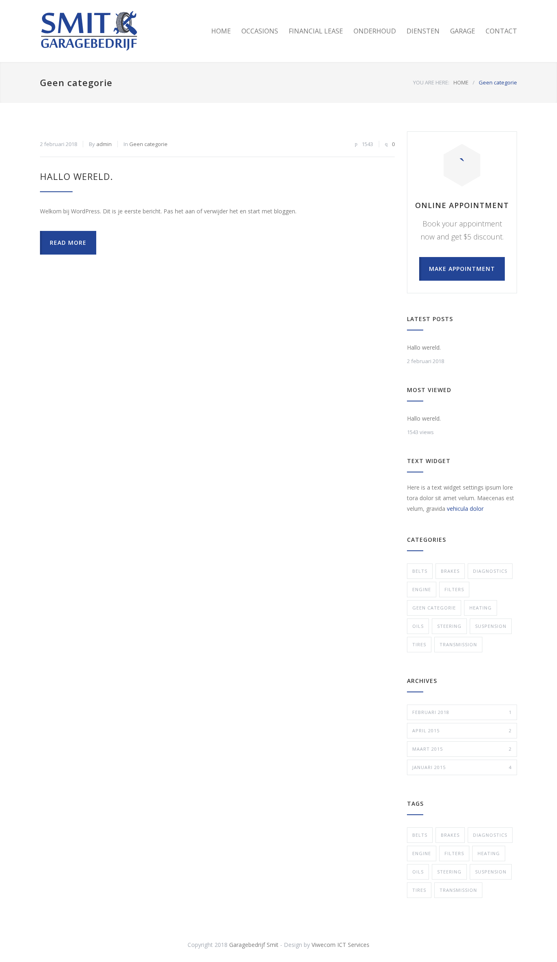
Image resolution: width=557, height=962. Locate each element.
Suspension (490, 626)
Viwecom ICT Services (340, 945)
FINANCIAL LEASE (316, 31)
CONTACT (501, 31)
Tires (419, 644)
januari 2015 (462, 767)
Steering (449, 626)
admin (104, 144)
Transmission (458, 644)
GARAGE (462, 31)
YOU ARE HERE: (431, 82)
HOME (221, 31)
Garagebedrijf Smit (253, 945)
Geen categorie (148, 144)
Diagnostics (490, 571)
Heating (480, 608)
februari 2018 (462, 712)
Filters (454, 589)
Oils (418, 626)
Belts (419, 571)
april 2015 (462, 730)
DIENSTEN (423, 31)
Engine (421, 589)
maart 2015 (462, 749)
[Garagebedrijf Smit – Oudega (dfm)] (115, 31)
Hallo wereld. (76, 176)
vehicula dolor (465, 508)
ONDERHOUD (375, 31)
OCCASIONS (259, 31)
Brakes (450, 571)
